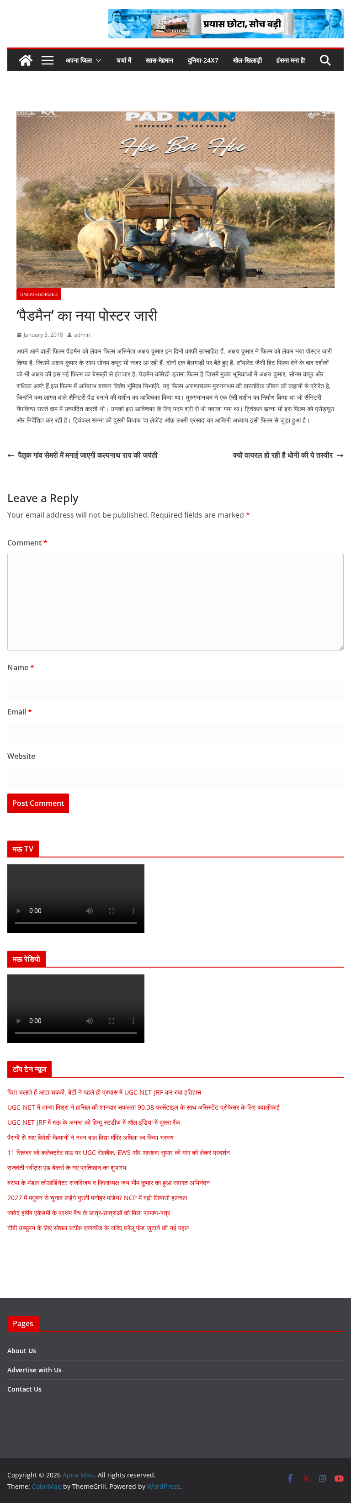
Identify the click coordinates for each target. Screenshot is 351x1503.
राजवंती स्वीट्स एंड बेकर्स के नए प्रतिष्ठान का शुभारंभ (66, 1167)
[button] (97, 60)
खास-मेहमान (159, 60)
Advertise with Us (34, 1369)
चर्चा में (124, 60)
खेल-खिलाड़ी (247, 60)
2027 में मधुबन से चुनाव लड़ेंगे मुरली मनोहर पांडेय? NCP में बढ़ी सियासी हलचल (97, 1197)
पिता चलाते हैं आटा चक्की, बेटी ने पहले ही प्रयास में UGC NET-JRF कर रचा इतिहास (104, 1092)
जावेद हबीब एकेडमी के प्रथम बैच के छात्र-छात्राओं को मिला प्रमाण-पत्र (88, 1212)
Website (21, 756)
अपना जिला (79, 60)
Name (20, 667)
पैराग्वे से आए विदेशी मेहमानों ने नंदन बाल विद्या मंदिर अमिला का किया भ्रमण (90, 1137)
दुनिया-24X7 (203, 60)
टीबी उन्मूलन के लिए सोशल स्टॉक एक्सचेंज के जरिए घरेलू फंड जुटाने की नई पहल (98, 1227)
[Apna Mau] (26, 60)
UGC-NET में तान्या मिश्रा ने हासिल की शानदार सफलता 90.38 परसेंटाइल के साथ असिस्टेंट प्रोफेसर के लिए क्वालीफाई (143, 1107)
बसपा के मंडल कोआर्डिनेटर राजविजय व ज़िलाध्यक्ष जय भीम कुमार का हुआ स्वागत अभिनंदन (108, 1182)
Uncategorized (39, 294)
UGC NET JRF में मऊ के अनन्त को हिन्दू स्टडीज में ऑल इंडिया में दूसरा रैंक (93, 1122)
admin (82, 335)
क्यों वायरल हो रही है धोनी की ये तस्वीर (283, 455)
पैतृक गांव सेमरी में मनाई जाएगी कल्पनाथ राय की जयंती (88, 455)
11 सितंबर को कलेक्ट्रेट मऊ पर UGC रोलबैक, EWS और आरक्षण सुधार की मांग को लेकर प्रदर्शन (118, 1152)
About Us (21, 1350)
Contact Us (24, 1389)
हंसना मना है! (291, 60)
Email (19, 712)
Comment (27, 543)
